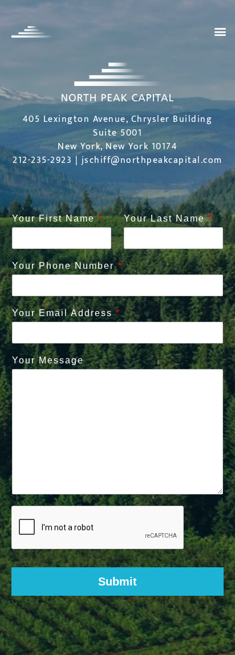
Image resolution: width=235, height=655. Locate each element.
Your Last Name (168, 218)
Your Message (48, 360)
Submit (117, 581)
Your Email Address (65, 313)
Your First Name (57, 218)
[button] (219, 31)
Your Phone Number (66, 266)
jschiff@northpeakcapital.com (152, 160)
